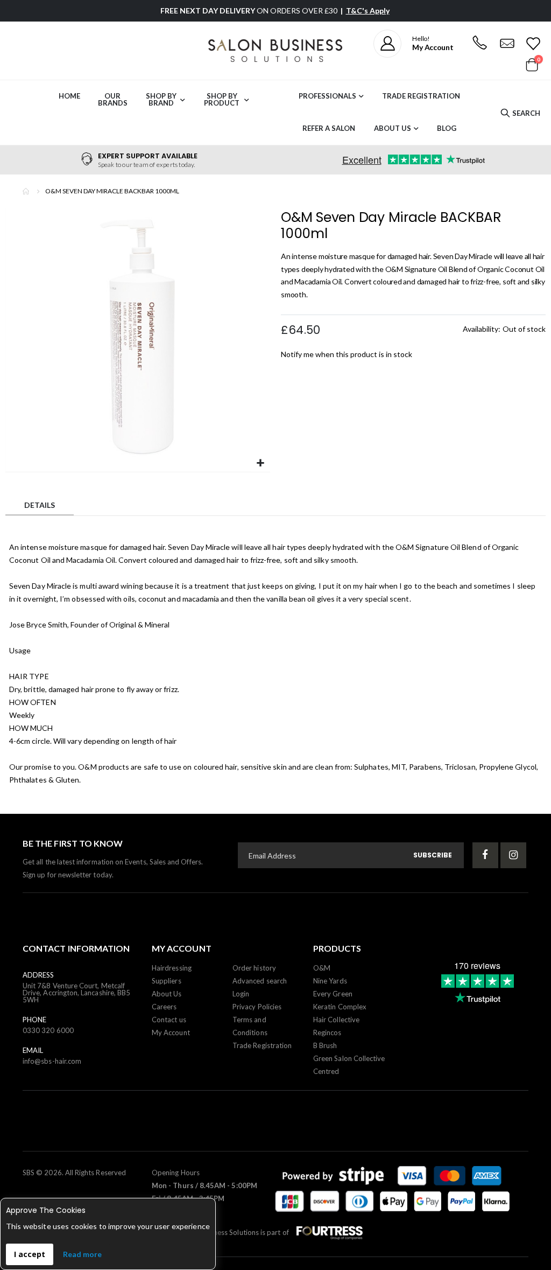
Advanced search (259, 980)
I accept (29, 1254)
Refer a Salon (328, 128)
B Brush (325, 1045)
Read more (82, 1254)
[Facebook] (485, 855)
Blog (446, 128)
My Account (171, 1032)
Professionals (327, 96)
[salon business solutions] (275, 50)
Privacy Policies (256, 1006)
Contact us (169, 1019)
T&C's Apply (368, 10)
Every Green (332, 993)
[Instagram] (513, 855)
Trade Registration (421, 96)
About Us (392, 128)
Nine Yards (330, 980)
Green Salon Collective (349, 1058)
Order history (254, 968)
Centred (326, 1071)
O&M (321, 968)
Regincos (327, 1032)
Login (240, 993)
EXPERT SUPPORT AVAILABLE (147, 156)
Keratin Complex (339, 1006)
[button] (260, 463)
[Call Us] (479, 44)
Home (26, 191)
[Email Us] (507, 44)
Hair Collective (336, 1019)
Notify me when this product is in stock (346, 354)
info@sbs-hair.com (52, 1061)
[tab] (39, 506)
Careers (164, 1006)
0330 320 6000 (48, 1030)
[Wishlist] (532, 43)
